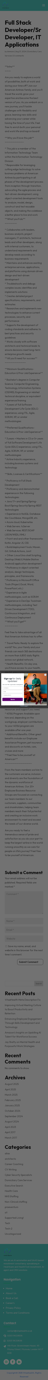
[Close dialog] (45, 675)
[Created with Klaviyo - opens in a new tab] (24, 706)
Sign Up (13, 699)
